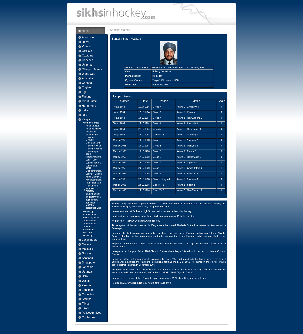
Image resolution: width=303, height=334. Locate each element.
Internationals (89, 215)
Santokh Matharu (90, 190)
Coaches (87, 60)
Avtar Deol (91, 132)
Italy (84, 114)
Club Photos (89, 230)
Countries (88, 294)
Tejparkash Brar (93, 208)
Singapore (88, 262)
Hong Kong (89, 105)
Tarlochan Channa (90, 204)
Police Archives (91, 312)
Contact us (88, 317)
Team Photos (89, 221)
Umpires (87, 64)
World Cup (88, 73)
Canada (87, 83)
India (85, 110)
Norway (87, 253)
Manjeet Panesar (94, 180)
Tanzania (87, 267)
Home (85, 30)
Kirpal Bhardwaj (93, 177)
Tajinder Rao (92, 200)
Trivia (85, 303)
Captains (87, 55)
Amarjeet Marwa (94, 129)
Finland (86, 96)
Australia (87, 78)
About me (88, 37)
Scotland (87, 258)
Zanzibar (87, 290)
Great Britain (89, 101)
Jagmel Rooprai (93, 163)
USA (85, 276)
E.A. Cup (87, 233)
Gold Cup (87, 236)
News (85, 42)
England (87, 87)
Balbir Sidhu (92, 135)
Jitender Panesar (94, 171)
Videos (86, 46)
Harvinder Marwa (94, 149)
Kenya (86, 119)
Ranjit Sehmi (92, 186)
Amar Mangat (92, 126)
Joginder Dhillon (94, 174)
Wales (86, 280)
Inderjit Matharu (93, 157)
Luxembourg (89, 239)
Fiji (84, 92)
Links (85, 308)
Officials (87, 51)
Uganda (87, 271)
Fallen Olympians (91, 218)
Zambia (86, 285)
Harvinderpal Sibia (92, 153)
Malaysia (87, 249)
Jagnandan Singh (91, 167)
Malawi (86, 244)
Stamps (86, 299)
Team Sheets (89, 224)
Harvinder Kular (93, 146)
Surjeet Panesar (93, 197)
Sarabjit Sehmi (93, 194)
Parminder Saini (93, 183)
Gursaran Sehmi (94, 143)
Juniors (86, 227)
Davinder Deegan (90, 139)
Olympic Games (92, 69)
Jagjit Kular (91, 160)
